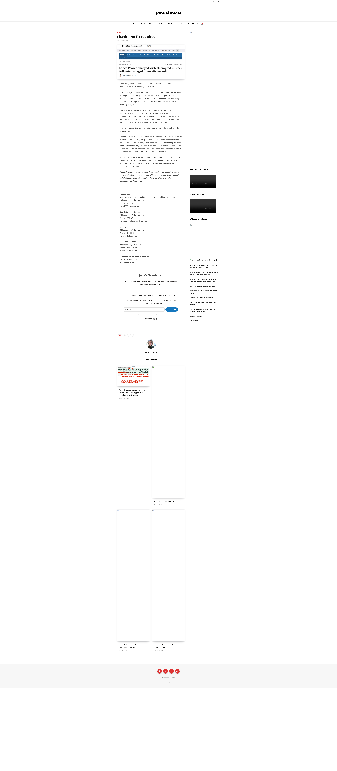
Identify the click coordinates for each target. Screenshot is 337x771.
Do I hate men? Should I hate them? (201, 297)
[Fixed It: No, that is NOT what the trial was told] (168, 575)
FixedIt (160, 24)
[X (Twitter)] (165, 671)
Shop (143, 24)
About (151, 24)
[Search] (198, 23)
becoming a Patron (135, 181)
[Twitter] (108, 93)
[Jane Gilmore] (168, 13)
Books (169, 24)
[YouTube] (177, 671)
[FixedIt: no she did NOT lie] (168, 432)
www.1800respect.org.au (129, 206)
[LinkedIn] (130, 335)
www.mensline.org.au (128, 251)
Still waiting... (194, 321)
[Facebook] (108, 89)
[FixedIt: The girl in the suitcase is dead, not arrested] (133, 575)
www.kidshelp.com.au (128, 236)
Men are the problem (196, 316)
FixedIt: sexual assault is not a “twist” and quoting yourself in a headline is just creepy (133, 392)
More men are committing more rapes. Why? (204, 286)
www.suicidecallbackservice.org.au (133, 221)
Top (169, 683)
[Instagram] (171, 671)
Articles (181, 24)
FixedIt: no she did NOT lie (165, 501)
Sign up (191, 24)
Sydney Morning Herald (132, 84)
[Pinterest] (108, 98)
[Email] (108, 103)
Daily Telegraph (142, 140)
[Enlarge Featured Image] (151, 62)
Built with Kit (151, 318)
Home (135, 24)
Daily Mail (164, 146)
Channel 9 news (158, 140)
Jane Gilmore (151, 352)
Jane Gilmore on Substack (206, 260)
